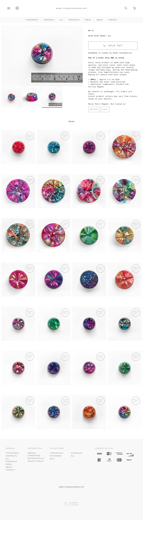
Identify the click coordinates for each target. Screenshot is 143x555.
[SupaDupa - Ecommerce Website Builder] (65, 519)
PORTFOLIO (74, 20)
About (100, 20)
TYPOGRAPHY (32, 20)
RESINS (94, 109)
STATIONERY (56, 471)
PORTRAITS (49, 20)
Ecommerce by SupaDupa (74, 519)
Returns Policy (36, 473)
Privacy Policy (36, 476)
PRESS (88, 20)
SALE (105, 109)
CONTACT (113, 20)
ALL (61, 20)
